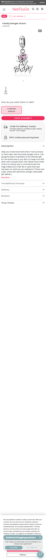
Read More (5, 177)
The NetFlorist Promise (12, 183)
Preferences (23, 555)
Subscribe (42, 2)
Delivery (5, 189)
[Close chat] (40, 537)
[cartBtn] (42, 9)
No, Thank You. (32, 548)
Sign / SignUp (37, 9)
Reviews (5, 196)
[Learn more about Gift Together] (17, 16)
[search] (33, 9)
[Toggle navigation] (4, 9)
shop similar (7, 202)
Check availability (23, 118)
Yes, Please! (14, 548)
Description (7, 146)
